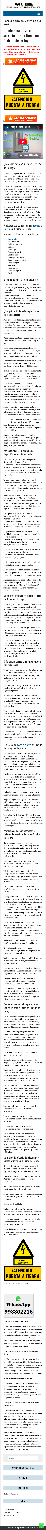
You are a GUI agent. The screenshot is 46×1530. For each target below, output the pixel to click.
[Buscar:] (23, 1458)
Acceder (6, 1507)
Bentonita (12, 239)
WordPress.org (9, 1515)
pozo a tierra (24, 745)
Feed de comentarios (11, 1512)
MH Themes (34, 1528)
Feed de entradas (10, 1509)
